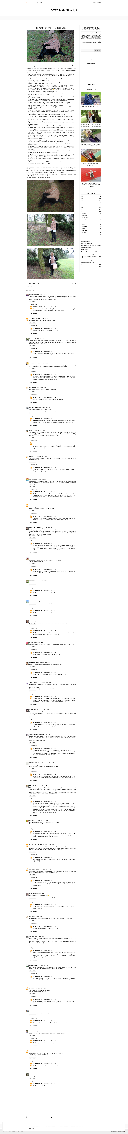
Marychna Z (33, 601)
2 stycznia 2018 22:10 (40, 430)
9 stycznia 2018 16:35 (50, 1083)
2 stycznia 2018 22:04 (44, 407)
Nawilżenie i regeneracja (86, 260)
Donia (31, 642)
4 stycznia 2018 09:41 (50, 630)
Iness (31, 621)
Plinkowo (32, 456)
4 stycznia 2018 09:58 (50, 801)
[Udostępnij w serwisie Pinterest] (75, 284)
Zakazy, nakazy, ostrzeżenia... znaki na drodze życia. (91, 145)
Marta (31, 430)
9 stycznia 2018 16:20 (50, 950)
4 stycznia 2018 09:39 (50, 610)
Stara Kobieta (37, 307)
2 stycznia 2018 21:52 (42, 387)
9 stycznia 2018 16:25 (50, 1020)
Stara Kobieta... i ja (64, 9)
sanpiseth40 (33, 1051)
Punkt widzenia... (85, 249)
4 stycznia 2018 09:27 (50, 516)
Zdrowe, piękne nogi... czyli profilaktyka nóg (91, 251)
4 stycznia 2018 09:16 (50, 397)
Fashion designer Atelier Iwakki (39, 558)
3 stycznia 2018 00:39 (55, 558)
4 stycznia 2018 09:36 (50, 543)
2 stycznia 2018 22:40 (40, 479)
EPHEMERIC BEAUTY (35, 662)
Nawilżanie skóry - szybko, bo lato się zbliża (91, 245)
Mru (30, 916)
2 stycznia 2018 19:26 (39, 294)
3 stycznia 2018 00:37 (46, 527)
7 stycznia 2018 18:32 (56, 1011)
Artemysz (32, 318)
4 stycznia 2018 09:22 (50, 467)
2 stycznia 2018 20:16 (42, 318)
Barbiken (32, 1031)
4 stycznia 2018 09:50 (50, 748)
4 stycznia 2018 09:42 (50, 672)
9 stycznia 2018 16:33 (50, 1040)
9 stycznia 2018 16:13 (50, 857)
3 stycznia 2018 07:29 (41, 581)
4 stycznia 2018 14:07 (46, 869)
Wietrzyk (32, 581)
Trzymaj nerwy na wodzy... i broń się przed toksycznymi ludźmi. (91, 185)
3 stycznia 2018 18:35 (41, 785)
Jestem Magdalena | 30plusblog (39, 1011)
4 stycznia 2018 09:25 (50, 491)
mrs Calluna (33, 965)
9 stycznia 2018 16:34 (50, 1063)
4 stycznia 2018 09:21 (50, 443)
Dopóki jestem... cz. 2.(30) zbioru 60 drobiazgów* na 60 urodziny (91, 125)
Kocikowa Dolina (34, 527)
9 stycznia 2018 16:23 (50, 976)
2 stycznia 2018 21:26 (42, 363)
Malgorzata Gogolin (36, 844)
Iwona (31, 505)
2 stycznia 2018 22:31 (42, 456)
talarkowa (32, 363)
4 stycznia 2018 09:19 (50, 418)
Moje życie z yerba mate (86, 243)
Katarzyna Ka (33, 407)
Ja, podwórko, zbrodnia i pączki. (88, 254)
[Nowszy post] (26, 1117)
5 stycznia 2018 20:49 (41, 988)
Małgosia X (32, 820)
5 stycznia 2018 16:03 (40, 936)
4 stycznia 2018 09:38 (50, 569)
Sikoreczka (33, 709)
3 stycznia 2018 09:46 (39, 621)
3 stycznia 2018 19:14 (43, 820)
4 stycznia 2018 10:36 (49, 844)
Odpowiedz (32, 301)
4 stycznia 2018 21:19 (38, 916)
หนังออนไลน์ (32, 1056)
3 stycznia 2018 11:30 (47, 662)
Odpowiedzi (34, 304)
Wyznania (29, 286)
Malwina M (32, 387)
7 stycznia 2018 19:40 (41, 1031)
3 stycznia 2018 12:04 (45, 682)
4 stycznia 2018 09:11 (50, 307)
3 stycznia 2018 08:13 (43, 601)
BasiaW (31, 1074)
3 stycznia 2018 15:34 (48, 763)
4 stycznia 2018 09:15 (50, 374)
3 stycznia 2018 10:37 (39, 642)
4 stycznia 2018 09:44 (50, 696)
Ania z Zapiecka (34, 682)
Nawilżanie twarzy (85, 239)
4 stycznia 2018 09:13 (50, 351)
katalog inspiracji (35, 763)
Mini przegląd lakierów (86, 247)
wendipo (32, 785)
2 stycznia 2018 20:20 (40, 338)
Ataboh (31, 936)
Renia (31, 294)
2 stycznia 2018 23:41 (39, 505)
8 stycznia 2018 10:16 (43, 1051)
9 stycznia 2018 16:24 (50, 999)
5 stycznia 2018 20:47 (44, 965)
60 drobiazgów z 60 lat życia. (91, 106)
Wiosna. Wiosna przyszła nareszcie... (91, 164)
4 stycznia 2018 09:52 (50, 774)
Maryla (31, 893)
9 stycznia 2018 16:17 (50, 926)
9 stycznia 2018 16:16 (50, 904)
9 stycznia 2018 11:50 (40, 1074)
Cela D (31, 338)
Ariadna (31, 988)
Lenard (31, 479)
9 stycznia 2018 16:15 (50, 880)
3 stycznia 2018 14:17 (44, 734)
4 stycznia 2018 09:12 (50, 328)
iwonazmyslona (34, 869)
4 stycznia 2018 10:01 (50, 831)
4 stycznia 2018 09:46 (50, 722)
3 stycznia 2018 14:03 (43, 709)
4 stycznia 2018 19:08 (40, 893)
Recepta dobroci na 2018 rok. (88, 262)
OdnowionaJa (33, 734)
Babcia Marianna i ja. (86, 241)
